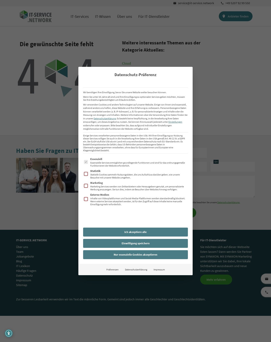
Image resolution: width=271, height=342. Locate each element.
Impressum (159, 269)
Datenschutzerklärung (105, 118)
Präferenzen (112, 269)
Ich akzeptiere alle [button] (135, 232)
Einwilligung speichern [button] (136, 243)
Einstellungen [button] (175, 121)
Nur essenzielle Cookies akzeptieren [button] (135, 254)
